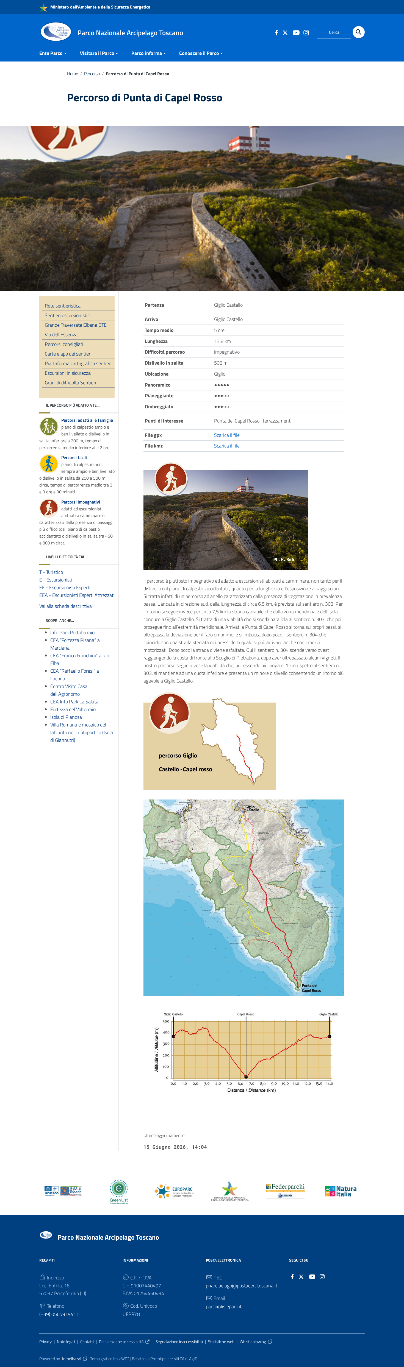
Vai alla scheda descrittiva (65, 606)
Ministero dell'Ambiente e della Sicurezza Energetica (99, 7)
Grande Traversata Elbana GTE (76, 325)
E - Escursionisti (55, 579)
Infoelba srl (71, 1358)
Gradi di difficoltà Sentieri (70, 382)
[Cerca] (359, 32)
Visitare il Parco (97, 53)
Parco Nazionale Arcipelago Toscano (108, 1237)
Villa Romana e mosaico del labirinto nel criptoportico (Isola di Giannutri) (81, 732)
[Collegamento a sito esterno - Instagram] (306, 32)
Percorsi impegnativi (80, 501)
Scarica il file (227, 435)
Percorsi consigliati (64, 344)
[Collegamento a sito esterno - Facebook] (276, 32)
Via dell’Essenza (61, 334)
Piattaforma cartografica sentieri (78, 363)
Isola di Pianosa (66, 716)
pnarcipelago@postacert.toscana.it (241, 1285)
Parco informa (146, 53)
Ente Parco (51, 53)
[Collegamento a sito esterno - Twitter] (286, 32)
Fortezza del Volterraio (73, 709)
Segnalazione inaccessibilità (179, 1341)
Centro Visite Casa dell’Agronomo (68, 689)
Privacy (45, 1341)
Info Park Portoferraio (72, 632)
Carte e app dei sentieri (68, 353)
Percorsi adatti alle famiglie (87, 420)
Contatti (87, 1341)
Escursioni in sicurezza (68, 373)
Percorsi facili (74, 457)
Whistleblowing (253, 1341)
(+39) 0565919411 (59, 1314)
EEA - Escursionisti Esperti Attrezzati (77, 595)
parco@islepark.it (224, 1306)
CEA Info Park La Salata (74, 701)
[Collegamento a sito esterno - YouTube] (296, 32)
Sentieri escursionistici (68, 315)
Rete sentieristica (63, 305)
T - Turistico (51, 571)
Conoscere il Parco (199, 53)
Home (72, 73)
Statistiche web (221, 1341)
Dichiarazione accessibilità (121, 1341)
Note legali (66, 1341)
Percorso (92, 73)
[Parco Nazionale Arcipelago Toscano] (55, 31)
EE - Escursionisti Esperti (64, 587)
